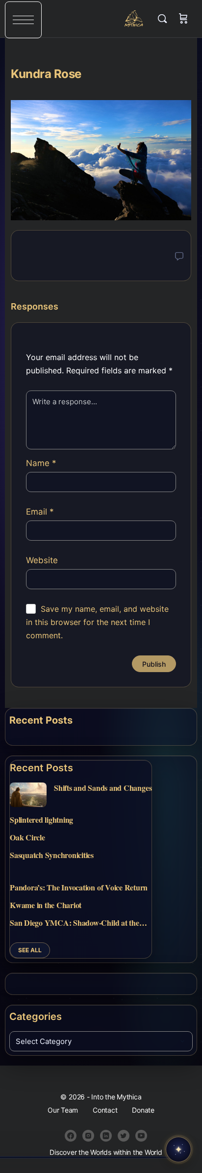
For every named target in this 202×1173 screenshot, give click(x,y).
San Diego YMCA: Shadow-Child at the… (78, 922)
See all (30, 950)
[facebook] (70, 1136)
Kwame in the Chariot (45, 905)
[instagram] (88, 1136)
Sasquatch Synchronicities (52, 854)
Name (41, 463)
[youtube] (141, 1136)
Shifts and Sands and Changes (103, 787)
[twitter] (123, 1136)
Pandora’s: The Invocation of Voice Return (79, 887)
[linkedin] (106, 1136)
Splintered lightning (41, 819)
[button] (23, 19)
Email (40, 512)
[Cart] (183, 18)
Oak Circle (27, 837)
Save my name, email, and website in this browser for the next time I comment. (97, 622)
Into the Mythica (134, 18)
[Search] (164, 18)
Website (42, 560)
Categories (35, 1016)
